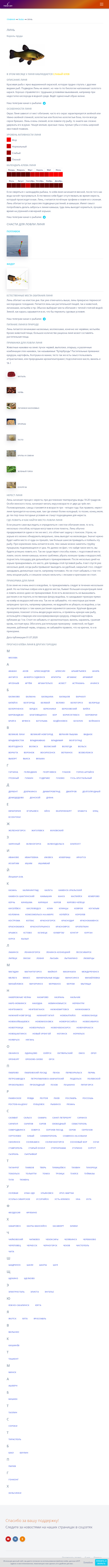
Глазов (66, 772)
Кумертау (59, 932)
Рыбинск (56, 1104)
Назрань (59, 997)
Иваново (14, 857)
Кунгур (74, 932)
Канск (61, 896)
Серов (72, 1129)
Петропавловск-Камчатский (47, 1078)
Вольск (82, 746)
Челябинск (70, 1239)
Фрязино (31, 1212)
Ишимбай (44, 863)
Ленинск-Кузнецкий (58, 952)
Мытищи (86, 983)
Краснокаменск (89, 920)
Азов (25, 671)
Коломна (14, 914)
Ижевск (48, 857)
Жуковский (56, 830)
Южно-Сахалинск (19, 1305)
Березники (49, 708)
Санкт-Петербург (61, 1117)
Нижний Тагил (45, 1015)
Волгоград (75, 740)
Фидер (11, 264)
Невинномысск (57, 1003)
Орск (51, 1059)
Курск (12, 938)
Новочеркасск (84, 1027)
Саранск (82, 1117)
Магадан (14, 971)
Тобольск (14, 1173)
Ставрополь (16, 1148)
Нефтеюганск (37, 1009)
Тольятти (31, 1173)
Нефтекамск (16, 1009)
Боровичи (91, 714)
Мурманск (55, 983)
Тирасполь (15, 1439)
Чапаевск (34, 1239)
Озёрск (47, 1053)
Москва (13, 657)
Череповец (15, 1245)
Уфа (78, 1199)
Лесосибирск (84, 952)
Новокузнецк (90, 1015)
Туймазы (89, 1173)
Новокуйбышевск (19, 1021)
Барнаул (81, 696)
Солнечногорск (54, 1142)
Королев (80, 914)
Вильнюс (14, 1332)
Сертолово (15, 1136)
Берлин (24, 1452)
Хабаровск (15, 1226)
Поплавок (13, 231)
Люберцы (88, 958)
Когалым (94, 908)
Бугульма (41, 721)
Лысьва (54, 958)
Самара (42, 1117)
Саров (42, 1123)
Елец (95, 811)
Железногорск (17, 830)
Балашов (64, 696)
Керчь (12, 902)
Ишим (28, 863)
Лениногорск (32, 952)
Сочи (96, 1142)
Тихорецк (91, 1167)
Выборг (13, 758)
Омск (82, 1053)
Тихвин (76, 1167)
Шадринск (15, 1265)
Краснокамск (16, 926)
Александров (42, 671)
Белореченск (16, 708)
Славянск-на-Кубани (75, 1136)
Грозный (14, 778)
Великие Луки (17, 734)
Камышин (46, 896)
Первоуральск (74, 1072)
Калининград (31, 890)
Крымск (13, 932)
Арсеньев (14, 683)
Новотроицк (16, 1027)
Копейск (64, 914)
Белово (60, 702)
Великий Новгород (42, 734)
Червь (21, 392)
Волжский (50, 746)
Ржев (56, 1098)
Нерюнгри (78, 1003)
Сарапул (13, 1123)
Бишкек (13, 1399)
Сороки (13, 1426)
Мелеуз (13, 977)
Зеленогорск (33, 844)
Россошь (88, 1098)
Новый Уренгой (42, 1033)
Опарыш (22, 424)
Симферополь (48, 1136)
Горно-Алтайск (85, 772)
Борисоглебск (71, 714)
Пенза (56, 1072)
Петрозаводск (17, 1078)
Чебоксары (52, 1239)
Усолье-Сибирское (19, 1199)
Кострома (14, 920)
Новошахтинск (18, 1033)
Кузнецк (42, 932)
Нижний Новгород (20, 1015)
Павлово (14, 1072)
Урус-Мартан (66, 1193)
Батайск (13, 702)
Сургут (92, 1148)
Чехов (66, 1245)
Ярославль (40, 1318)
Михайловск (16, 983)
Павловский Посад (36, 1072)
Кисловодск (34, 908)
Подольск (76, 1078)
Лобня (40, 958)
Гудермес (44, 778)
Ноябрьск (14, 1039)
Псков (54, 1084)
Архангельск (45, 683)
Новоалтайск (68, 1015)
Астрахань (78, 683)
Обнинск (14, 1053)
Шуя (55, 1265)
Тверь (43, 1167)
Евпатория (15, 811)
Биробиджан (16, 714)
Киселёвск (15, 908)
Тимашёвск (59, 1167)
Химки (74, 1226)
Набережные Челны (20, 997)
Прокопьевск (16, 1084)
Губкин (29, 778)
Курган (88, 932)
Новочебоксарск (61, 1027)
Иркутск (81, 857)
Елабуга (82, 811)
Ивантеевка (31, 857)
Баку (11, 1452)
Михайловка (92, 977)
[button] (54, 103)
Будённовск (60, 721)
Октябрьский (65, 1053)
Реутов (44, 1098)
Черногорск (50, 1245)
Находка (37, 1003)
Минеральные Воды (47, 977)
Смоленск (14, 1142)
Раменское (15, 1098)
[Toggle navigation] (102, 4)
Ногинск (62, 1033)
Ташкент (13, 1358)
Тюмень (24, 1179)
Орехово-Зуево (34, 1059)
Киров (57, 902)
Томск (46, 1173)
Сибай (30, 1136)
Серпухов (87, 1129)
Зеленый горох (25, 471)
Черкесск (32, 1245)
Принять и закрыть (101, 1562)
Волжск (33, 746)
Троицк (60, 1173)
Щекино (13, 1278)
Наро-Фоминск (17, 1003)
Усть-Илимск (62, 1199)
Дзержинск (30, 791)
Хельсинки (15, 1493)
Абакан (13, 671)
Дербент (13, 791)
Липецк (13, 958)
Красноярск (63, 926)
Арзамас (72, 677)
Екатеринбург (64, 811)
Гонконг (14, 1479)
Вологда (67, 746)
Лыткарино (70, 958)
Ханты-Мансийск (37, 1226)
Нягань (30, 1039)
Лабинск (13, 952)
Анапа (95, 671)
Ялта (25, 1318)
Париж (12, 1466)
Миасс (26, 977)
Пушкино (69, 1084)
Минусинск (72, 977)
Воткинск (67, 752)
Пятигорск (87, 1084)
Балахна (30, 696)
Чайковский (16, 1239)
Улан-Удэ (29, 1193)
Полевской (93, 1078)
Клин (50, 908)
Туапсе (74, 1173)
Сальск (28, 1117)
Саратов (28, 1123)
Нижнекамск (82, 1009)
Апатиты (56, 677)
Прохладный (37, 1084)
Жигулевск (38, 830)
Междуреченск (90, 971)
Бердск (33, 708)
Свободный (59, 1123)
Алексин (60, 671)
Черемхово (89, 1239)
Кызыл (25, 938)
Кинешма (26, 902)
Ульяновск (47, 1193)
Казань (13, 890)
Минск (12, 1372)
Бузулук (78, 721)
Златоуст (75, 844)
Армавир (88, 677)
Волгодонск (16, 746)
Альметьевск (78, 671)
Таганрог (14, 1167)
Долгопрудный (91, 791)
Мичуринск (36, 983)
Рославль (71, 1098)
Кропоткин (82, 926)
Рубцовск (39, 1104)
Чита (11, 1251)
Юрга (38, 1305)
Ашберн (13, 1385)
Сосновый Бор (78, 1142)
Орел (93, 1053)
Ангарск (13, 677)
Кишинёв (14, 1345)
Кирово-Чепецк (76, 902)
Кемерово (94, 896)
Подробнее (88, 1562)
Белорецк (94, 702)
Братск (12, 721)
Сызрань (13, 1154)
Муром (71, 983)
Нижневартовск (59, 1009)
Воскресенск (47, 752)
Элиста (35, 1291)
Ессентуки (15, 817)
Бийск (86, 708)
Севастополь (79, 1123)
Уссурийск (42, 1199)
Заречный (14, 844)
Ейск (47, 811)
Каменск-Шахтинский (21, 896)
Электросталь (17, 1291)
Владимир (57, 740)
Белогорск (77, 702)
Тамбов (29, 1167)
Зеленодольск (55, 844)
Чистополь (82, 1245)
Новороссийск (68, 1021)
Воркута (13, 752)
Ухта (88, 1199)
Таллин (13, 1412)
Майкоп (52, 971)
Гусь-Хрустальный (81, 778)
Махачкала (69, 971)
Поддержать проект (71, 1557)
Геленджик (30, 772)
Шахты (43, 1265)
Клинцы (63, 908)
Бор (55, 714)
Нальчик (75, 997)
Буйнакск (94, 721)
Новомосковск (44, 1021)
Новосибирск (91, 1021)
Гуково (60, 778)
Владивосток (16, 740)
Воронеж (29, 752)
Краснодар (67, 920)
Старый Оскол (37, 1148)
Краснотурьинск (40, 926)
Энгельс (49, 1291)
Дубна (49, 797)
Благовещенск (38, 714)
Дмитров (71, 791)
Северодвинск (17, 1129)
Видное (88, 734)
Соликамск (32, 1142)
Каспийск (76, 896)
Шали (30, 1265)
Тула (11, 1179)
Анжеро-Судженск (34, 677)
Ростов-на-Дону (18, 1104)
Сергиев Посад (54, 1129)
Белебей (45, 702)
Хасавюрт (58, 1226)
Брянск (26, 721)
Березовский (69, 708)
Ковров (78, 908)
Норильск (79, 1033)
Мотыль (22, 376)
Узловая (13, 1193)
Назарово (43, 997)
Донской (35, 797)
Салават (13, 1117)
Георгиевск (49, 772)
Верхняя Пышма (68, 734)
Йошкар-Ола (16, 876)
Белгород (29, 702)
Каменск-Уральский (70, 890)
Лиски (27, 958)
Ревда (30, 1098)
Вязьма (40, 758)
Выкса (26, 758)
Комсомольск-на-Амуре (39, 914)
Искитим (14, 863)
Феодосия (14, 1212)
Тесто (20, 440)
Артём (28, 683)
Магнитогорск (33, 971)
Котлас (30, 920)
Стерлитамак (58, 1148)
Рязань (71, 1104)
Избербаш (65, 857)
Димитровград (51, 791)
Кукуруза (22, 487)
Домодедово (16, 797)
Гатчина (13, 772)
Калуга (49, 890)
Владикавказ (37, 740)
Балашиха (47, 696)
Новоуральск (37, 1027)
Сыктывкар (30, 1154)
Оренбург (14, 1059)
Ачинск (94, 683)
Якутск (12, 1318)
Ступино (77, 1148)
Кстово (27, 932)
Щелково (29, 1278)
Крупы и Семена (26, 455)
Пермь (91, 1072)
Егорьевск (32, 811)
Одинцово (31, 1053)
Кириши (43, 902)
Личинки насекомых (28, 408)
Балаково (14, 696)
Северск (35, 1129)
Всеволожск (86, 752)
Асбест (62, 683)
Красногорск (47, 920)
